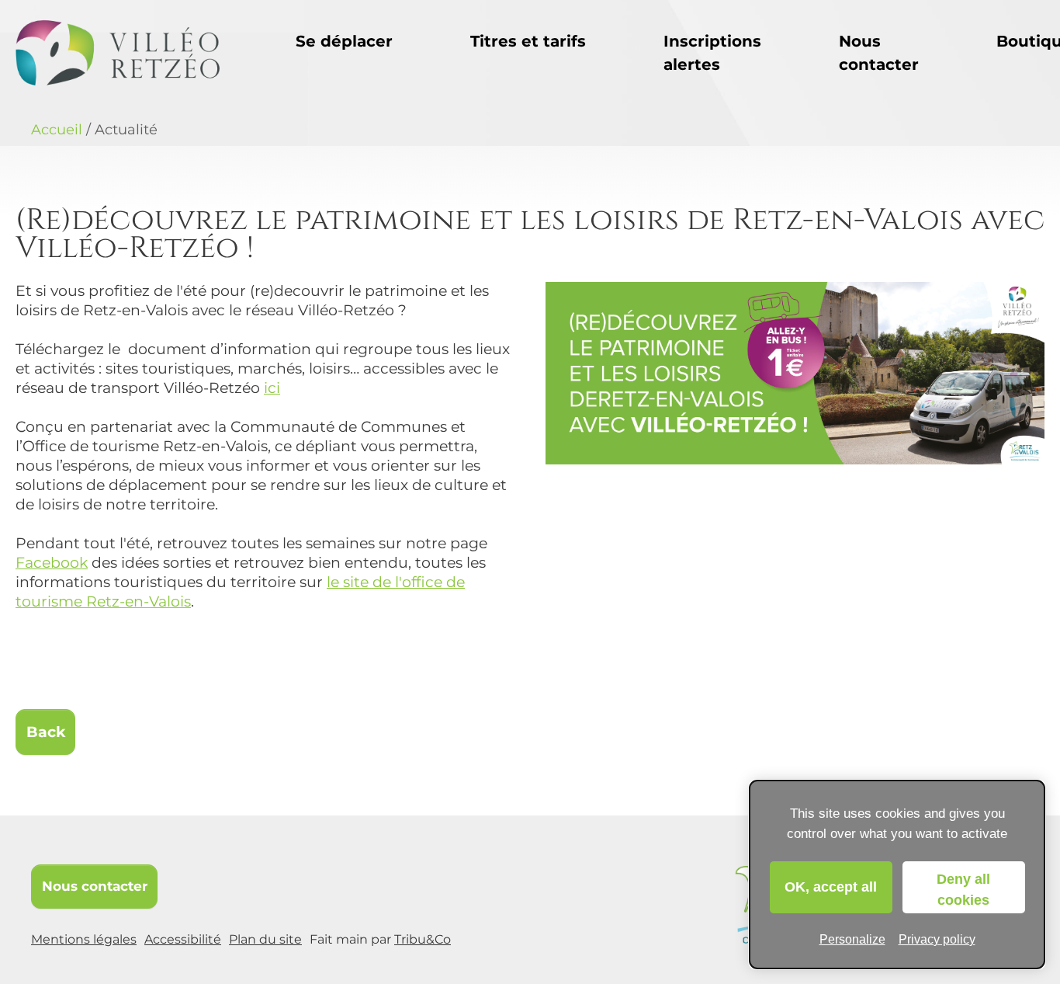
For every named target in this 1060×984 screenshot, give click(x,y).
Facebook (52, 563)
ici (272, 388)
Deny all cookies (963, 889)
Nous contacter (94, 886)
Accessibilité (182, 939)
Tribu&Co (422, 939)
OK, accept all (831, 887)
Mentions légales (84, 939)
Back (45, 732)
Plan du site (265, 939)
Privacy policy (937, 939)
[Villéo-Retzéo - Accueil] (118, 53)
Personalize (852, 939)
